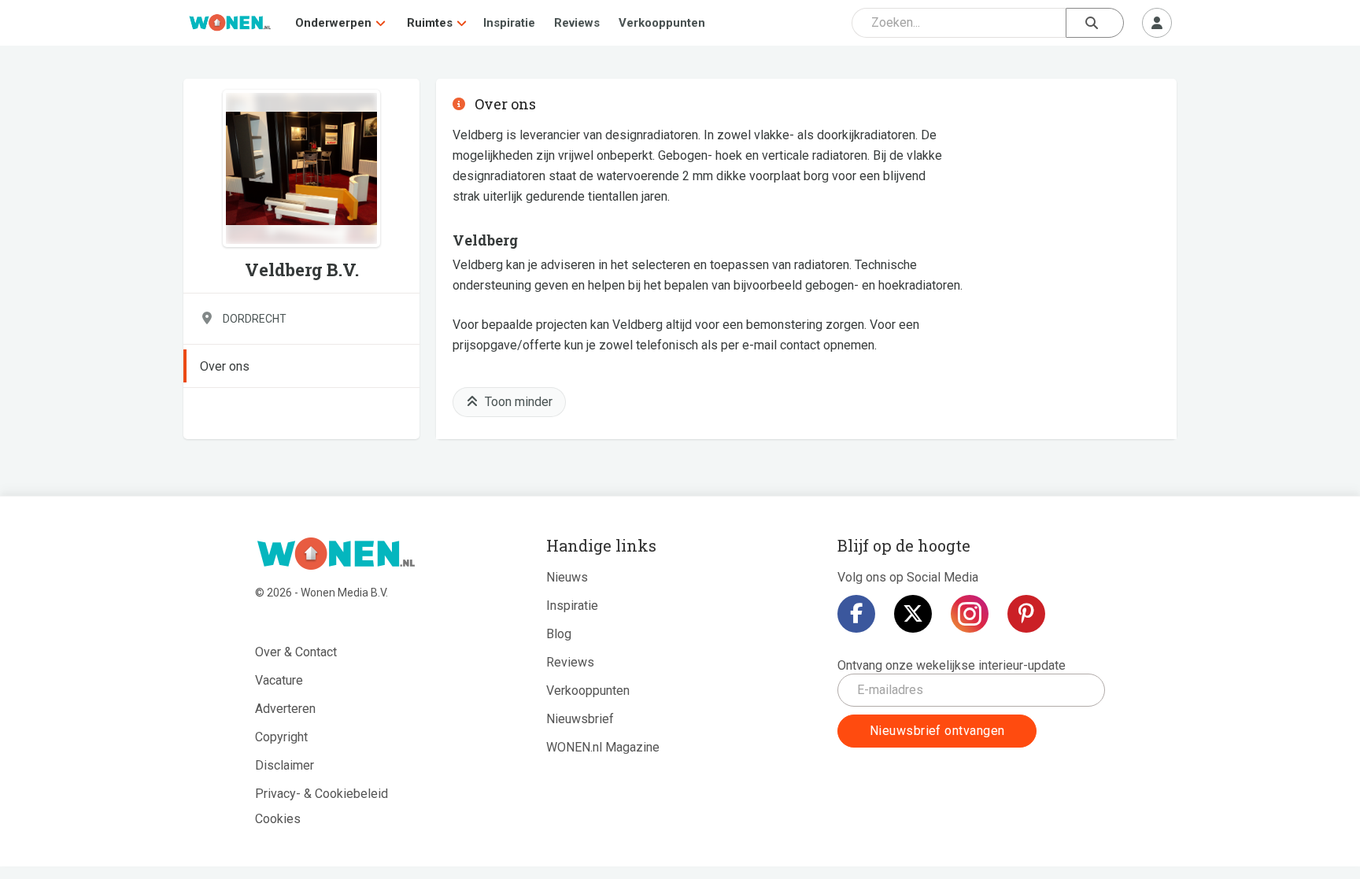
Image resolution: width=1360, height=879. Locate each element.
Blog (558, 633)
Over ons (224, 366)
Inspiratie (509, 23)
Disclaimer (284, 765)
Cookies (278, 818)
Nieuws (567, 577)
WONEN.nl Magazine (603, 747)
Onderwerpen (333, 23)
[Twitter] (913, 614)
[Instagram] (970, 614)
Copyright (281, 736)
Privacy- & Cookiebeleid (321, 793)
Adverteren (285, 708)
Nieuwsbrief (580, 718)
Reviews (577, 23)
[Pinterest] (1026, 614)
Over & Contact (296, 651)
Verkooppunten (662, 23)
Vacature (279, 680)
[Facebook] (856, 614)
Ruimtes (430, 23)
